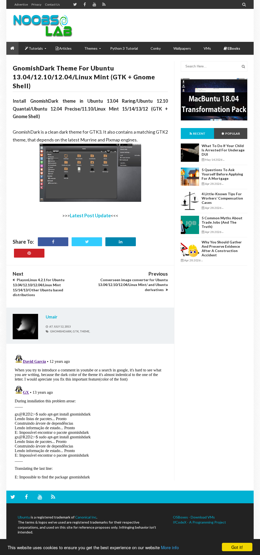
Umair (51, 316)
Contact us (52, 4)
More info (170, 547)
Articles (65, 48)
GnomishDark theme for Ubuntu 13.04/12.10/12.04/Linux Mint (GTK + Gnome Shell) (84, 76)
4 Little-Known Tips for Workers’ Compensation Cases (222, 198)
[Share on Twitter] (87, 242)
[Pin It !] (29, 253)
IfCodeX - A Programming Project (199, 522)
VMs (207, 48)
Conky (156, 48)
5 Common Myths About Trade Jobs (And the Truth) (222, 222)
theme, (85, 331)
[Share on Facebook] (53, 242)
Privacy (36, 4)
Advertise (21, 4)
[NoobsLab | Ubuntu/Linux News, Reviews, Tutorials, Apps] (42, 25)
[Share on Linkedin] (120, 242)
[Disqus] (90, 416)
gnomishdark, (61, 331)
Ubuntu (24, 517)
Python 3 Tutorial (124, 48)
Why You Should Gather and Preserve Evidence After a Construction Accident (222, 248)
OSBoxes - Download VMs (194, 517)
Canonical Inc (85, 517)
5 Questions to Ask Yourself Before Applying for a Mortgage (222, 174)
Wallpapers (182, 48)
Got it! (237, 547)
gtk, (76, 331)
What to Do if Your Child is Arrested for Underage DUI (223, 150)
